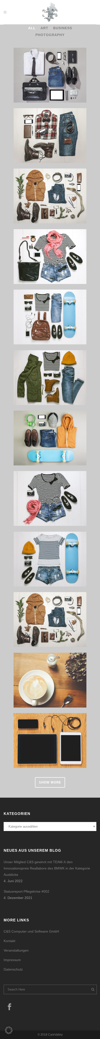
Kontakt (9, 941)
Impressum (12, 960)
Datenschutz (13, 969)
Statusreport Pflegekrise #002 (26, 891)
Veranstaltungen (16, 950)
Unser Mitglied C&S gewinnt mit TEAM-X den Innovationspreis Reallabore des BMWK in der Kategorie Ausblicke (47, 868)
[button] (8, 1030)
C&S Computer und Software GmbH (31, 931)
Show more (50, 782)
